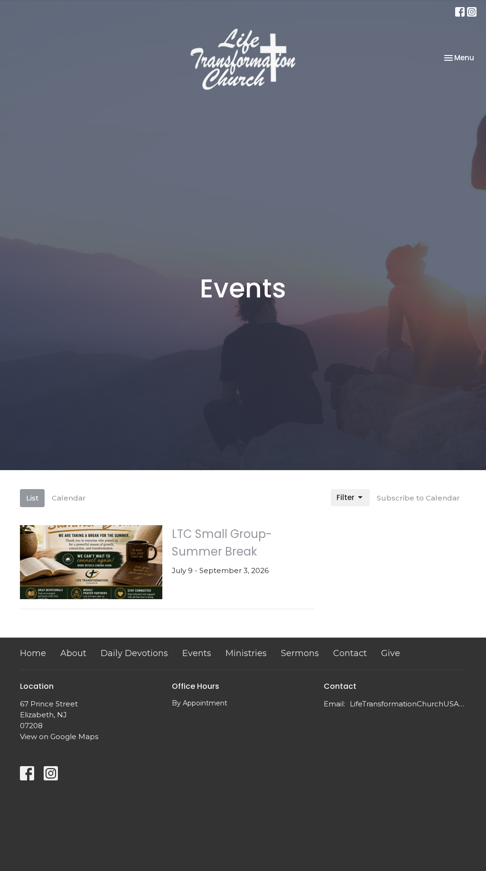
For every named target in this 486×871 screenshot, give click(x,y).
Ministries (246, 653)
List (32, 497)
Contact (350, 653)
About (73, 653)
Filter (345, 497)
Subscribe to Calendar (418, 497)
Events (196, 653)
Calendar (69, 497)
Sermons (300, 653)
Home (33, 653)
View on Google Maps (59, 736)
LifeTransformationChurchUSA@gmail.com (408, 703)
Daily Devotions (134, 653)
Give (390, 653)
